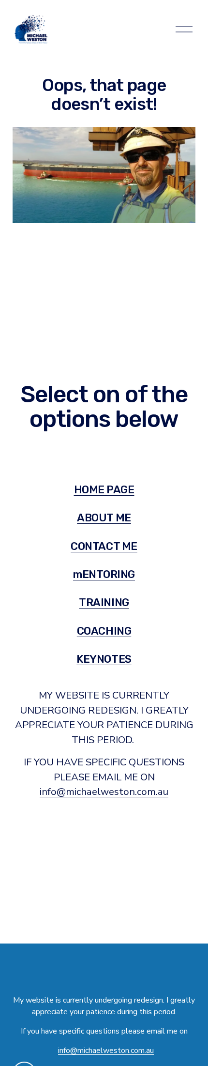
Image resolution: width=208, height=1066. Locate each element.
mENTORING (104, 574)
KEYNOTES (103, 659)
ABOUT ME (104, 517)
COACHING (104, 631)
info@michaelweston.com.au (104, 791)
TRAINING (104, 602)
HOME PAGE (104, 489)
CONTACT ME (104, 546)
